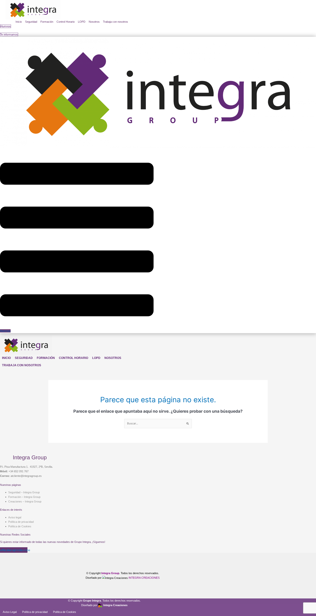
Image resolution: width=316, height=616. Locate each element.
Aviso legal (14, 517)
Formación (46, 21)
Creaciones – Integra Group (24, 501)
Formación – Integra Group (24, 496)
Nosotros (94, 21)
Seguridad (31, 21)
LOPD (81, 21)
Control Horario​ (66, 21)
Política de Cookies (64, 611)
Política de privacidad (35, 611)
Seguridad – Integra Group (24, 492)
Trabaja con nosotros (115, 21)
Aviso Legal (10, 611)
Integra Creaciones (115, 605)
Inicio (19, 21)
